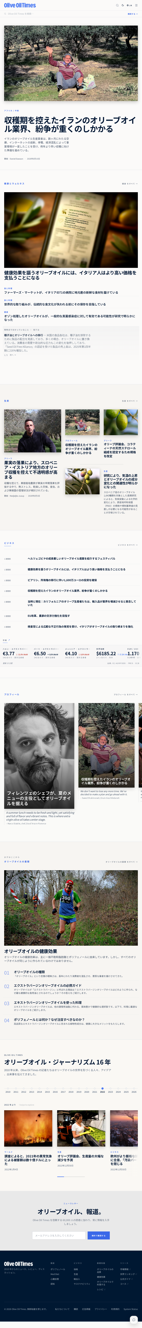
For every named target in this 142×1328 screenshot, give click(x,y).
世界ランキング (127, 1274)
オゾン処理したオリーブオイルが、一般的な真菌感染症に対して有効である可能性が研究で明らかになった (69, 318)
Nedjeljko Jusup (17, 495)
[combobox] (66, 13)
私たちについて (62, 1309)
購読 (76, 1309)
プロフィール (71, 440)
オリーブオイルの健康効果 (30, 951)
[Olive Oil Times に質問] (134, 1320)
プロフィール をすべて (126, 694)
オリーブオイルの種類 (29, 972)
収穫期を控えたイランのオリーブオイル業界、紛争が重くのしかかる (70, 124)
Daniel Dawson (16, 158)
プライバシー (101, 1309)
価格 (76, 1269)
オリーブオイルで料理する (105, 1283)
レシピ (100, 1289)
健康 (6, 312)
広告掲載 (86, 1309)
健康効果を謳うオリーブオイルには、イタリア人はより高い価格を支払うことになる (70, 275)
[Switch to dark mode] (122, 5)
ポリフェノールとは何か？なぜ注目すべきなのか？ (49, 1019)
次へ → (13, 355)
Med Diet (55, 1274)
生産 (6, 400)
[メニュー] (136, 5)
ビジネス (114, 1152)
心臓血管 (55, 1279)
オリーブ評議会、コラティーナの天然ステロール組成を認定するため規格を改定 (120, 450)
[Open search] (117, 5)
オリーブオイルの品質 (105, 1270)
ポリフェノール (58, 1269)
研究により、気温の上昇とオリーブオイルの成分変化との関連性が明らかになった (121, 481)
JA (130, 5)
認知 (53, 1283)
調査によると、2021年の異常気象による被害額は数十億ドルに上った (28, 1160)
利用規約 (115, 1309)
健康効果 (101, 1276)
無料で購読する (99, 1235)
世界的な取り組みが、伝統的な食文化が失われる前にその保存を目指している (55, 304)
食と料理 (8, 288)
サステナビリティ (82, 1283)
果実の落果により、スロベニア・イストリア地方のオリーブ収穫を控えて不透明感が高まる (30, 469)
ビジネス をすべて (128, 545)
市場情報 (124, 1269)
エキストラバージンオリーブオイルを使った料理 (48, 1002)
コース (123, 1283)
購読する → (133, 14)
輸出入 (77, 1279)
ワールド (9, 1152)
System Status (131, 1309)
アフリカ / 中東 (11, 110)
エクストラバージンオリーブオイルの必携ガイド (48, 985)
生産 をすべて (130, 401)
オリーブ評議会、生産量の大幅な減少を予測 (80, 1158)
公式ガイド (125, 1279)
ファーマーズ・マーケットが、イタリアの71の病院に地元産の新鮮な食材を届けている (61, 292)
